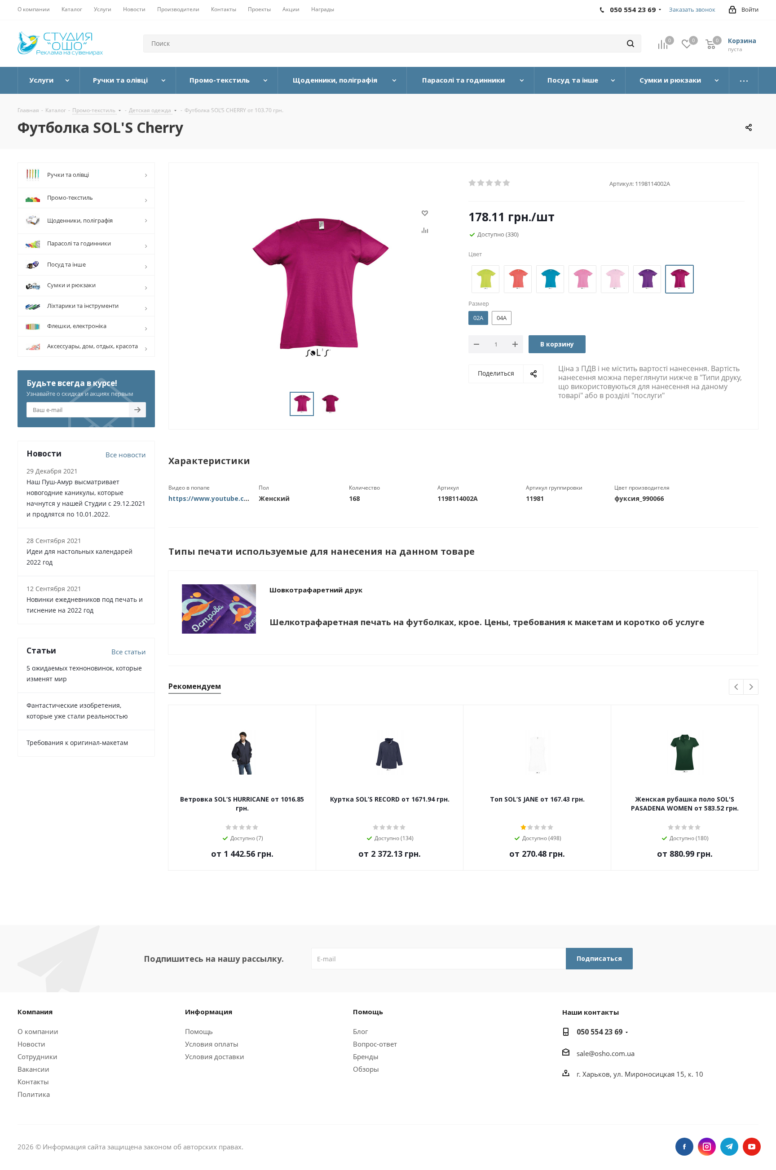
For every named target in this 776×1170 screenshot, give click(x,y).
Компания (35, 1011)
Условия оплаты (211, 1043)
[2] (481, 183)
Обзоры (366, 1069)
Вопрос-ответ (375, 1043)
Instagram (707, 1147)
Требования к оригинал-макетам (77, 742)
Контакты (33, 1081)
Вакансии (33, 1069)
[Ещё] (743, 80)
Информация (208, 1011)
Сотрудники (37, 1056)
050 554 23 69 (599, 1032)
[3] (489, 183)
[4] (498, 183)
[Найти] (630, 44)
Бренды (366, 1056)
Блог (360, 1031)
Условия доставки (214, 1056)
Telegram (729, 1147)
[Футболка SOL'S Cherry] (316, 287)
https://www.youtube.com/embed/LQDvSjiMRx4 (245, 498)
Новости (31, 1043)
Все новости (126, 454)
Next (751, 687)
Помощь (199, 1031)
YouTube (752, 1147)
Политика (34, 1094)
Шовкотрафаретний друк (315, 589)
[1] (472, 183)
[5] (507, 183)
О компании (38, 1031)
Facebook (684, 1147)
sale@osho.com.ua (606, 1053)
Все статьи (128, 651)
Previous (736, 687)
